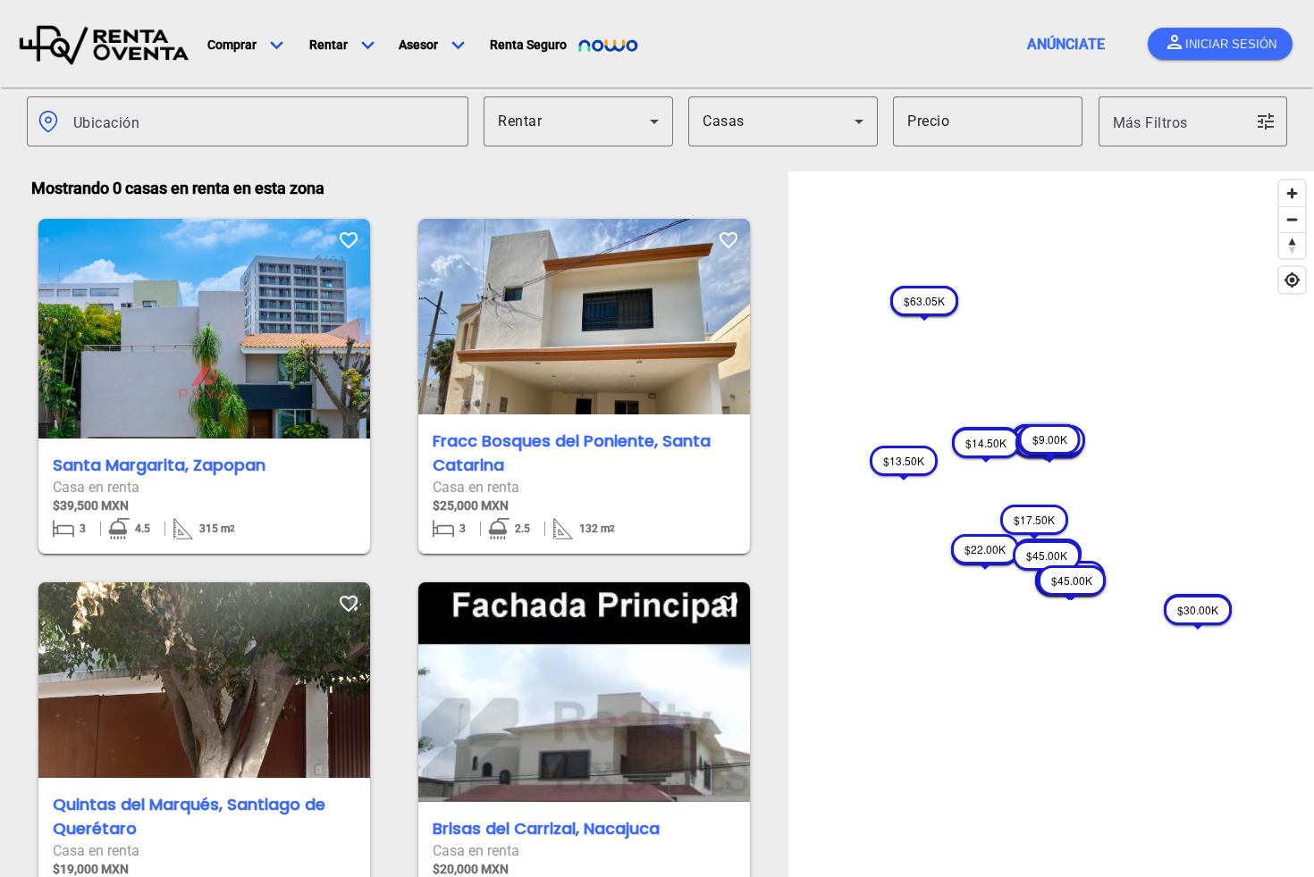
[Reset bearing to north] (1292, 245)
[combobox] (263, 121)
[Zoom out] (1292, 219)
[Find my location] (1292, 280)
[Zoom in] (1292, 193)
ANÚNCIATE (1066, 44)
